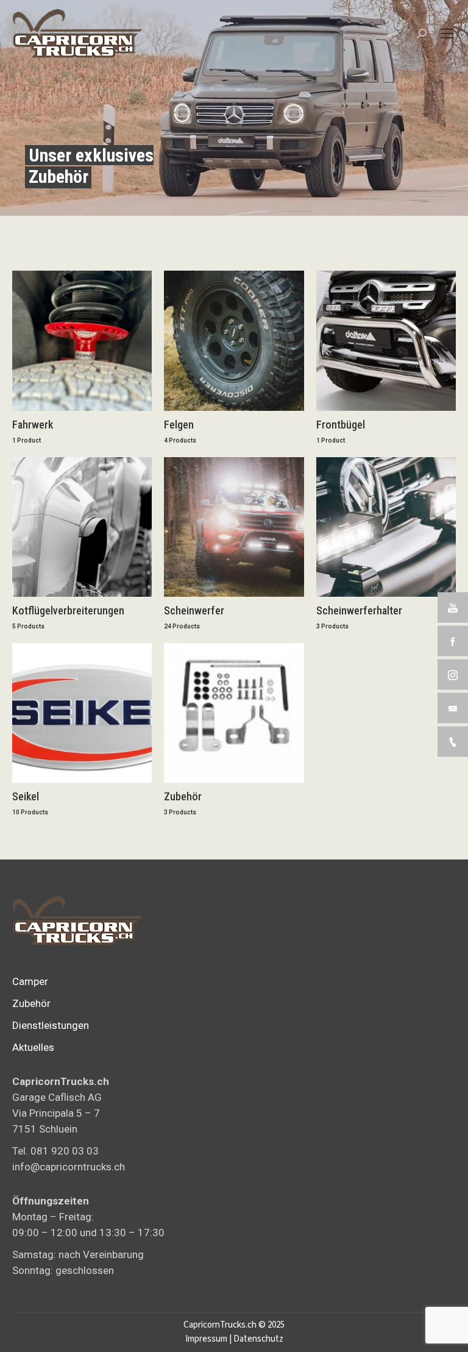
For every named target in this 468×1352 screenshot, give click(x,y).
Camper (30, 981)
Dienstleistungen (50, 1025)
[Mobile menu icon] (447, 33)
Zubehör (31, 1003)
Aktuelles (33, 1047)
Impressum (206, 1338)
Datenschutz (258, 1338)
